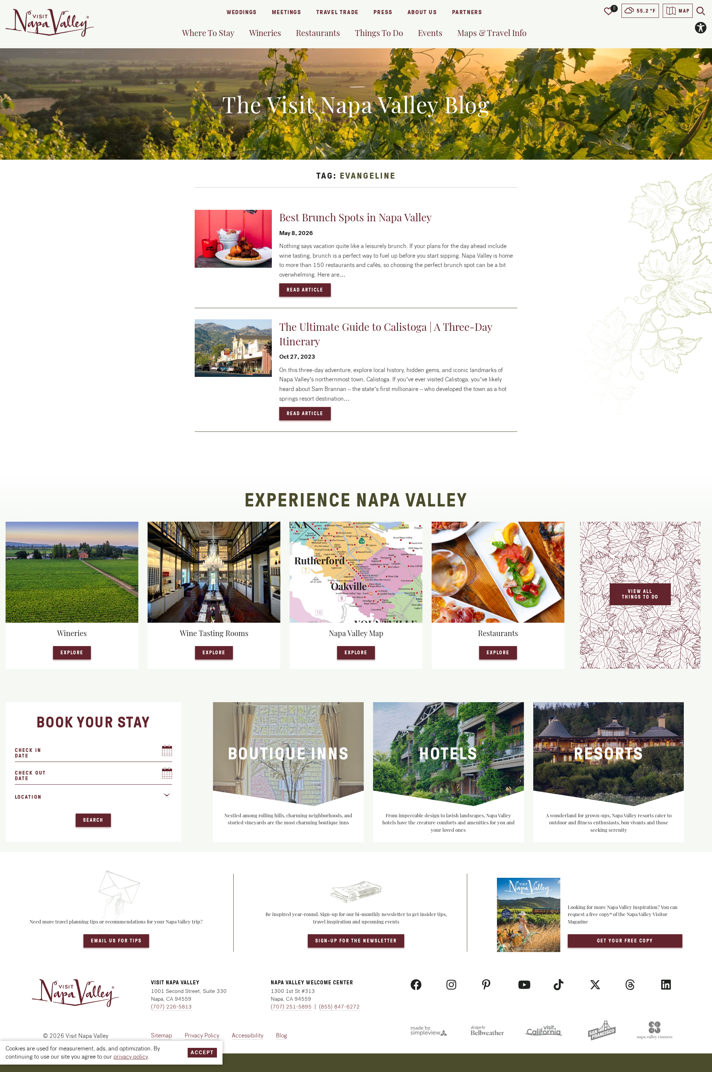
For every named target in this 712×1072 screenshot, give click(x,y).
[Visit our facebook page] (416, 985)
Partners (467, 12)
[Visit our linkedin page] (666, 985)
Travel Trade (337, 12)
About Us (422, 12)
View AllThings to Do (640, 594)
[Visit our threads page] (630, 985)
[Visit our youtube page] (524, 985)
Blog (281, 1035)
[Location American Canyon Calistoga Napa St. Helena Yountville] (93, 800)
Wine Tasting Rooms (214, 633)
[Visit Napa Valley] (50, 23)
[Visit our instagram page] (451, 985)
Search (93, 820)
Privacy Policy (202, 1035)
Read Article (309, 290)
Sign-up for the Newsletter (356, 941)
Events (430, 32)
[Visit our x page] (595, 985)
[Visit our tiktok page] (558, 985)
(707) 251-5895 (291, 1006)
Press (383, 12)
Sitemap (161, 1035)
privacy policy (130, 1056)
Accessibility (247, 1035)
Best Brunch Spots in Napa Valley (355, 217)
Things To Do (379, 32)
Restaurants (318, 32)
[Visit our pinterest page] (486, 985)
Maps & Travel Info (492, 32)
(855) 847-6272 (339, 1006)
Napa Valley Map (356, 633)
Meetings (286, 12)
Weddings (242, 12)
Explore (75, 652)
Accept (202, 1052)
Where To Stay (208, 32)
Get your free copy (625, 941)
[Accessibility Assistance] (700, 27)
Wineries (265, 32)
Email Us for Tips (116, 941)
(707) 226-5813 (171, 1006)
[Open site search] (700, 11)
